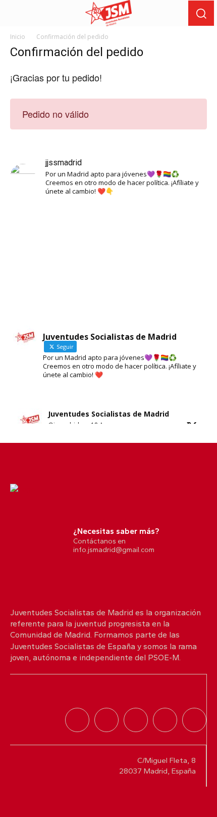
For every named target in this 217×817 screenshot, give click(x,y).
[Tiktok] (136, 720)
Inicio (17, 36)
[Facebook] (194, 720)
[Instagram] (106, 720)
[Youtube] (165, 720)
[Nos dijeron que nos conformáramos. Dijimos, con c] (108, 263)
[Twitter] (77, 720)
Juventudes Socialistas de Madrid (108, 414)
